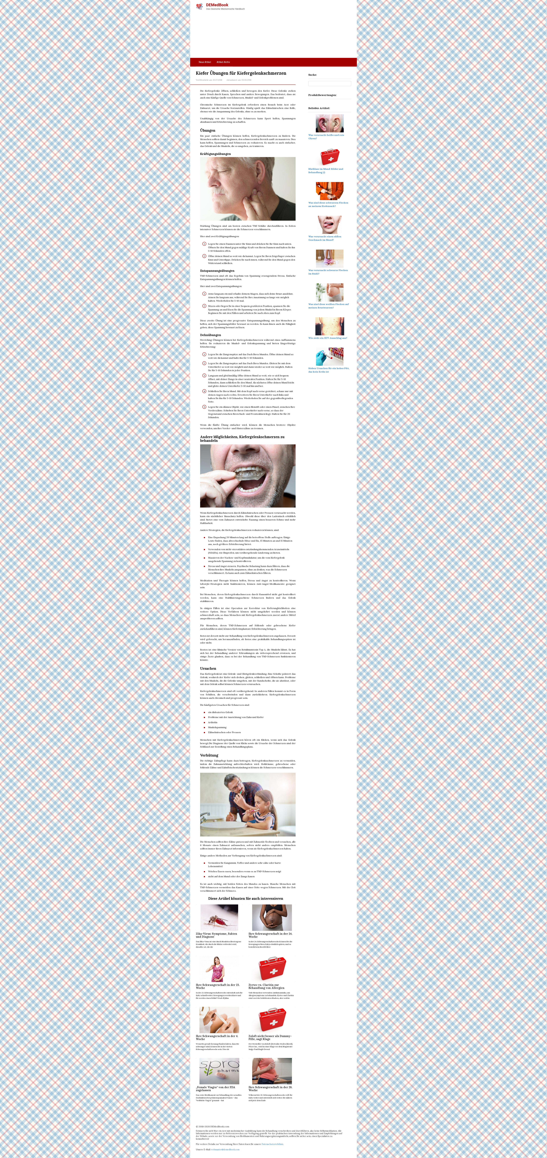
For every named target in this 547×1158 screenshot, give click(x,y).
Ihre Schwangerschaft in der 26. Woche (270, 1088)
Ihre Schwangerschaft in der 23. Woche (218, 986)
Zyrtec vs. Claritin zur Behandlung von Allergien (266, 986)
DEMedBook (217, 5)
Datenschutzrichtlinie (272, 1144)
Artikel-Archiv (223, 62)
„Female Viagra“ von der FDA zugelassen (215, 1088)
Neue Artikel (205, 62)
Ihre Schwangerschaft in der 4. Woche (217, 1037)
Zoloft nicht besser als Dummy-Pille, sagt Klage (270, 1037)
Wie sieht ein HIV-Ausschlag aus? (327, 337)
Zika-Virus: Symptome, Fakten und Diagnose (216, 935)
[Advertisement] (273, 36)
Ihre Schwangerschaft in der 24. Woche (270, 935)
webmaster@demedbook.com (225, 1149)
